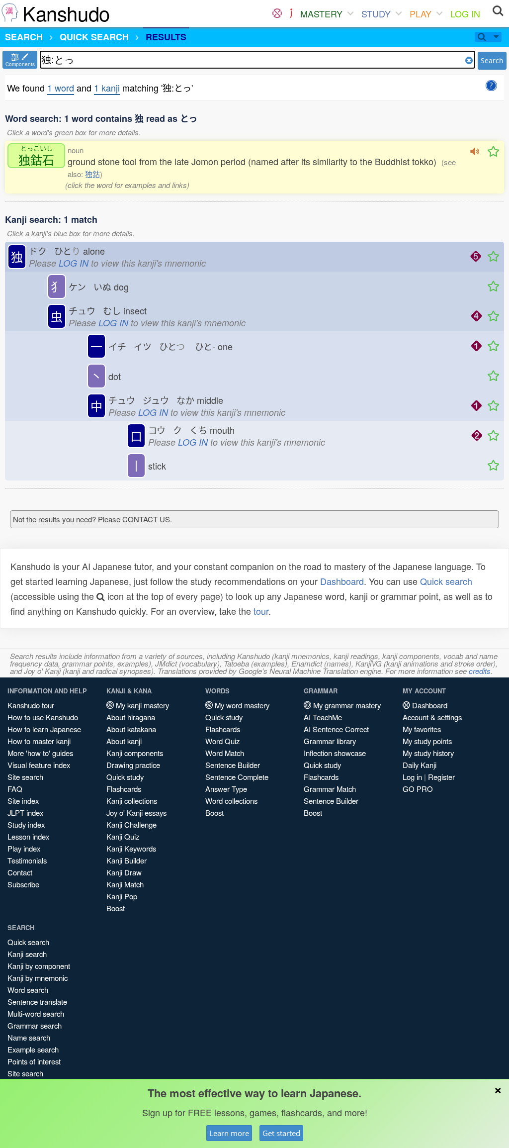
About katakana (131, 729)
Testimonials (27, 860)
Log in (412, 776)
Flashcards (123, 788)
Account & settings (432, 717)
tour (261, 610)
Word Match (224, 753)
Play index (23, 848)
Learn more (229, 1133)
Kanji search (27, 954)
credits (480, 671)
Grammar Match (330, 788)
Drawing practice (133, 765)
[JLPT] (291, 13)
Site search (25, 776)
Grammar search (34, 1025)
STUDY (376, 13)
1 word (60, 87)
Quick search (446, 580)
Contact (19, 872)
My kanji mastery (141, 705)
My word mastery (241, 705)
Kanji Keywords (131, 848)
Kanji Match (125, 884)
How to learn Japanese (44, 729)
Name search (28, 1037)
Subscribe (23, 884)
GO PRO (418, 788)
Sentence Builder (232, 765)
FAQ (14, 788)
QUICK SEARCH (94, 36)
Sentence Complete (236, 776)
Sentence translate (37, 1001)
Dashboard (342, 580)
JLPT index (25, 812)
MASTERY (321, 13)
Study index (26, 824)
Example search (33, 1049)
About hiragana (130, 717)
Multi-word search (35, 1013)
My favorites (422, 729)
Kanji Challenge (131, 824)
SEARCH (24, 36)
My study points (427, 741)
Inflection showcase (335, 753)
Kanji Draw (124, 872)
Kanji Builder (126, 860)
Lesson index (28, 836)
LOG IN (465, 13)
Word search (27, 989)
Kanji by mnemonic (37, 977)
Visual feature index (38, 765)
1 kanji (107, 87)
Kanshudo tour (30, 705)
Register (441, 776)
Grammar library (330, 741)
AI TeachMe (323, 717)
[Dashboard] (277, 13)
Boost (115, 908)
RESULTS (166, 36)
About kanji (124, 741)
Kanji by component (38, 965)
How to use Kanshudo (42, 717)
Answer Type (226, 788)
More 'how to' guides (40, 753)
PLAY (420, 13)
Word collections (231, 800)
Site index (23, 800)
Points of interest (34, 1061)
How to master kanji (39, 741)
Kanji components (134, 753)
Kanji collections (131, 800)
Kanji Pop (121, 896)
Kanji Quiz (122, 836)
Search (492, 60)
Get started (281, 1133)
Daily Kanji (419, 765)
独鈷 (92, 174)
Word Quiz (222, 741)
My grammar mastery (346, 705)
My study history (428, 753)
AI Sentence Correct (336, 729)
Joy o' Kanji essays (136, 812)
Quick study (125, 776)
